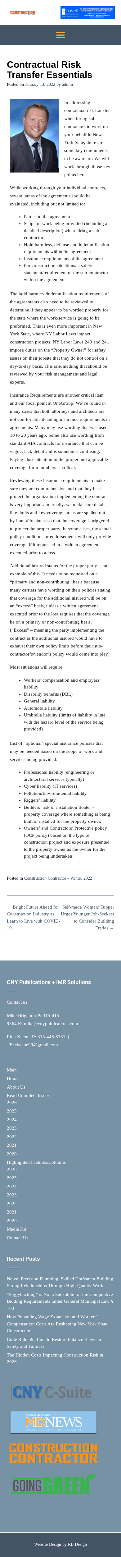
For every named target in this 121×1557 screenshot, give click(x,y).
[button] (61, 35)
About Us (16, 1087)
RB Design (77, 1544)
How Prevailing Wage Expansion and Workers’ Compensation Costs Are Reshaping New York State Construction (57, 1323)
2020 (12, 1153)
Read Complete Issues (28, 1095)
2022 (12, 1136)
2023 (12, 1128)
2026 (12, 1102)
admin (67, 84)
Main (12, 1069)
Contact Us (17, 1237)
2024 (12, 1119)
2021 (12, 1145)
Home (13, 1078)
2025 (12, 1110)
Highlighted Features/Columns (36, 1162)
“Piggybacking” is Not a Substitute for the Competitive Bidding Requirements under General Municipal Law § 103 (60, 1301)
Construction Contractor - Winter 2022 (58, 878)
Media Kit (16, 1229)
